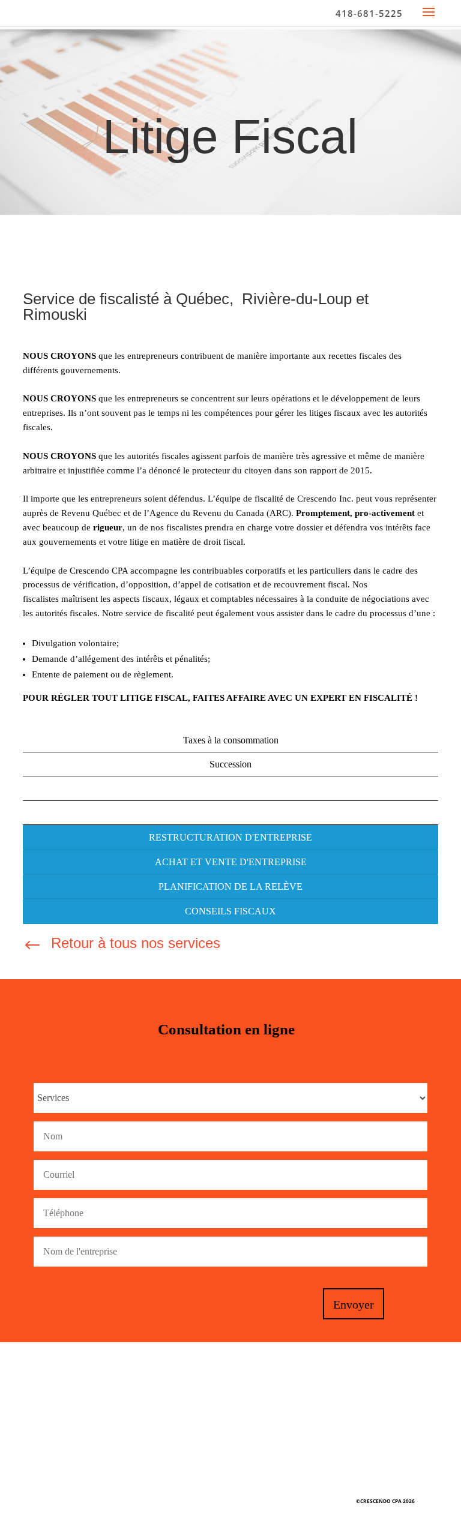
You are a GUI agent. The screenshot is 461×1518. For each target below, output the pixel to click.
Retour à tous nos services (135, 943)
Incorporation (230, 813)
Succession (230, 764)
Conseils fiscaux (230, 911)
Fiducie (231, 788)
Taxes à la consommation (231, 740)
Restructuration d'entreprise (230, 837)
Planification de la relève (230, 886)
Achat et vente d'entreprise (231, 862)
